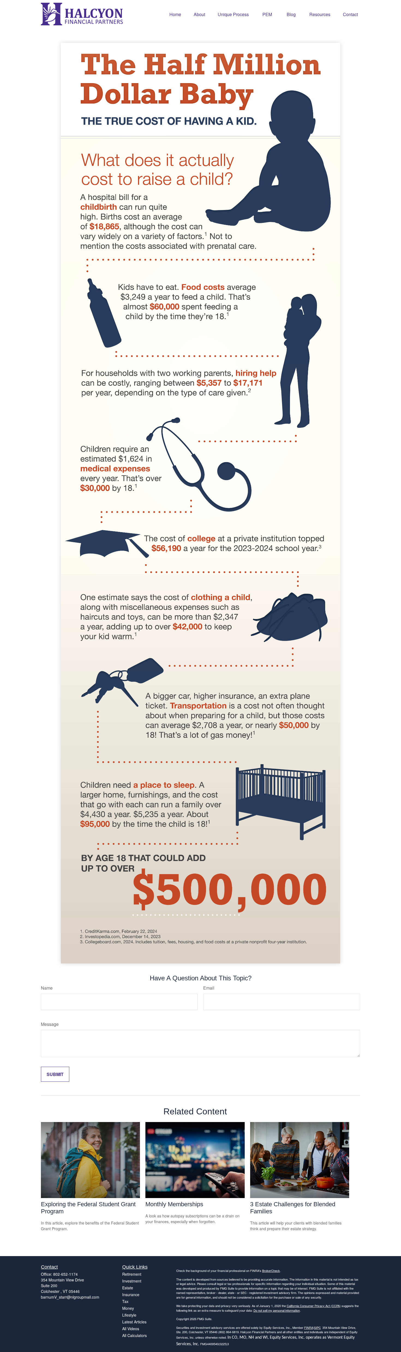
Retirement (131, 1274)
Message (50, 1024)
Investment (131, 1281)
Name (47, 988)
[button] (175, 14)
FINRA (308, 1327)
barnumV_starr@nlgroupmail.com (70, 1297)
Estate (127, 1287)
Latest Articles (134, 1321)
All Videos (130, 1328)
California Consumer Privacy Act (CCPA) (314, 1306)
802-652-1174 (65, 1274)
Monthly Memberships (174, 1204)
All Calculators (134, 1335)
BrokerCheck (271, 1270)
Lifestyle (129, 1315)
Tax (125, 1301)
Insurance (130, 1294)
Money (128, 1308)
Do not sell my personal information (276, 1310)
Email (208, 988)
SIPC (317, 1327)
